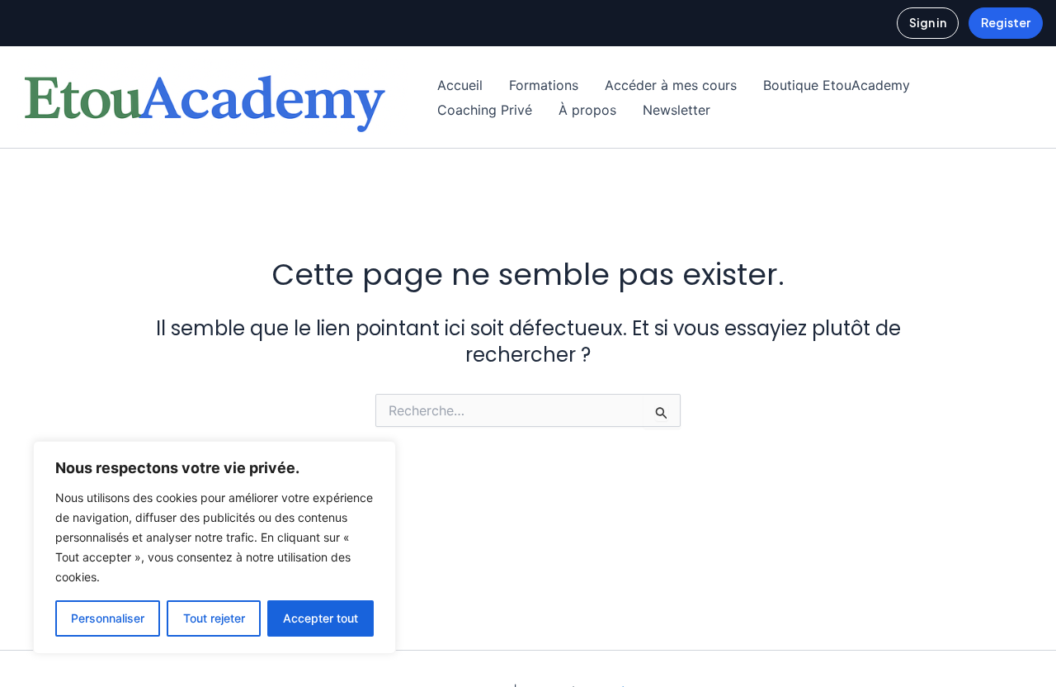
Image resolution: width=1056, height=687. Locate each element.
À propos (587, 110)
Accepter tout (320, 618)
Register (1005, 22)
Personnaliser (107, 618)
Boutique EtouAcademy (836, 85)
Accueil (460, 85)
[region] (214, 547)
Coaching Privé (484, 110)
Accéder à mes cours (671, 85)
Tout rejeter (214, 618)
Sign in (927, 22)
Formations (543, 85)
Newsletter (676, 110)
